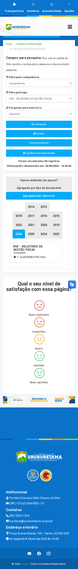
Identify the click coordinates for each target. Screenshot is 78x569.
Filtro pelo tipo (17, 92)
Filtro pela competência (23, 77)
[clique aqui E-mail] (29, 553)
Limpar (40, 133)
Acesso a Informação (29, 43)
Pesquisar (40, 124)
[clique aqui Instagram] (48, 553)
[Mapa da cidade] (39, 422)
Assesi (25, 563)
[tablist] (19, 234)
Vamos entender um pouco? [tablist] (39, 180)
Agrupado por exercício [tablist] (39, 195)
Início (9, 43)
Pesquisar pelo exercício (24, 107)
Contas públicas (39, 142)
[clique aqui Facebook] (39, 553)
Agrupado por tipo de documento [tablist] (39, 188)
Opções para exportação (40, 153)
